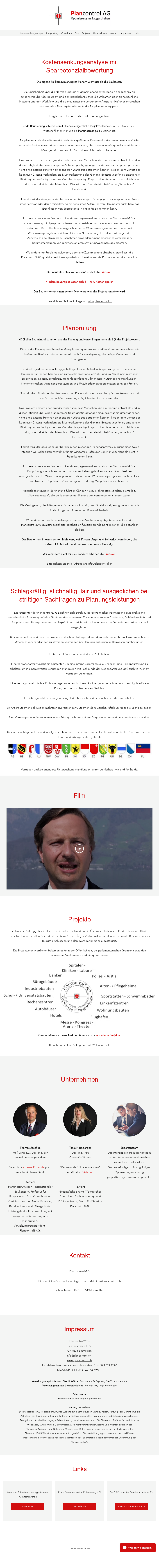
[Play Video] (79, 848)
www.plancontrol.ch (79, 1360)
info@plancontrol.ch (100, 301)
